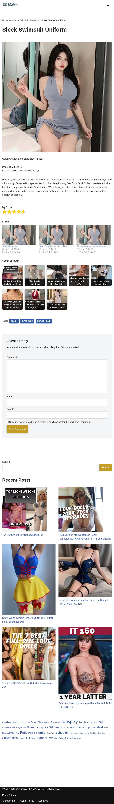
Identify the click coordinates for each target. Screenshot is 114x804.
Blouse (27, 722)
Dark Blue (83, 722)
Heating (40, 728)
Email (10, 409)
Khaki (72, 727)
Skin (87, 733)
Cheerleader (43, 722)
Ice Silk (49, 727)
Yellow (73, 738)
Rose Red (50, 733)
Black (14, 321)
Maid (99, 727)
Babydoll (24, 20)
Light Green (91, 728)
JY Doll (65, 728)
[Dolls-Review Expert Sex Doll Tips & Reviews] (11, 5)
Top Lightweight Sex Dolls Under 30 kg (22, 535)
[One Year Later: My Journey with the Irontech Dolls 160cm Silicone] (85, 664)
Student (21, 738)
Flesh (101, 722)
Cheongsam (56, 722)
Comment (12, 357)
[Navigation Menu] (108, 4)
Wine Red (63, 738)
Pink (23, 732)
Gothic (12, 728)
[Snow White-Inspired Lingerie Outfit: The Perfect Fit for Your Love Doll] (29, 580)
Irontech (58, 728)
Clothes (13, 20)
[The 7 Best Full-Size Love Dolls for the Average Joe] (29, 654)
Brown (33, 722)
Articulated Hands (10, 722)
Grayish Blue (43, 321)
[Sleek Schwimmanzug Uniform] (56, 235)
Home (5, 20)
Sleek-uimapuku (9, 246)
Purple (40, 732)
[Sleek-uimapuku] (19, 235)
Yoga (79, 738)
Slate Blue (27, 321)
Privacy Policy (26, 801)
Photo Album (9, 795)
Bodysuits (34, 20)
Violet (56, 738)
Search (6, 462)
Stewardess (10, 737)
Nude (106, 728)
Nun (4, 733)
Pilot (17, 733)
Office (10, 732)
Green (31, 727)
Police (31, 732)
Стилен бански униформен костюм (93, 246)
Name (11, 396)
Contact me (9, 801)
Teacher (41, 737)
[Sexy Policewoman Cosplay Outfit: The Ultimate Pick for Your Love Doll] (85, 571)
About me (43, 801)
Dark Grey (94, 722)
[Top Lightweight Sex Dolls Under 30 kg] (24, 510)
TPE (51, 738)
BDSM (21, 722)
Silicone (74, 733)
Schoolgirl (62, 732)
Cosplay (70, 721)
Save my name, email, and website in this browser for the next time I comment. (50, 422)
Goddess (5, 728)
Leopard (81, 727)
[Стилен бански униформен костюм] (93, 235)
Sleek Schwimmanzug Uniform (53, 246)
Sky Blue (93, 733)
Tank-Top (30, 738)
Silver (81, 733)
